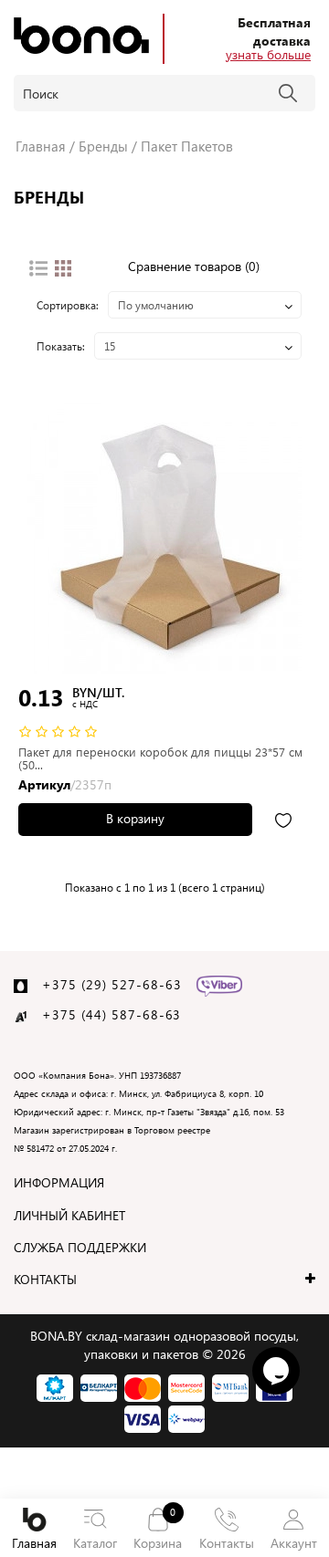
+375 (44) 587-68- (103, 1014)
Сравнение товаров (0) (194, 266)
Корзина (157, 1528)
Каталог (95, 1543)
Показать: (61, 346)
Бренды (103, 146)
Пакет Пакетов (187, 146)
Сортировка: (68, 305)
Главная (34, 1543)
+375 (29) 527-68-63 (112, 984)
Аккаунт (294, 1543)
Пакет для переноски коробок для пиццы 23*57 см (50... (160, 758)
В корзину (135, 818)
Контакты (226, 1543)
